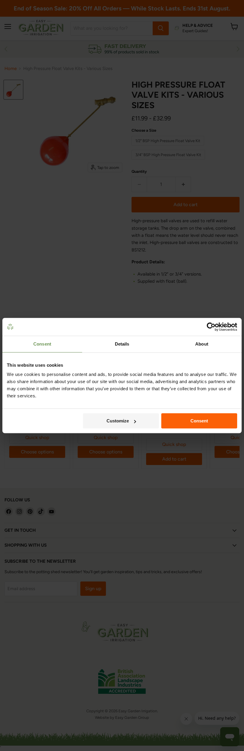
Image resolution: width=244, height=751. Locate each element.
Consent (199, 420)
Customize (118, 420)
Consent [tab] (42, 343)
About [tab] (201, 343)
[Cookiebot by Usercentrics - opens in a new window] (211, 326)
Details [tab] (122, 343)
